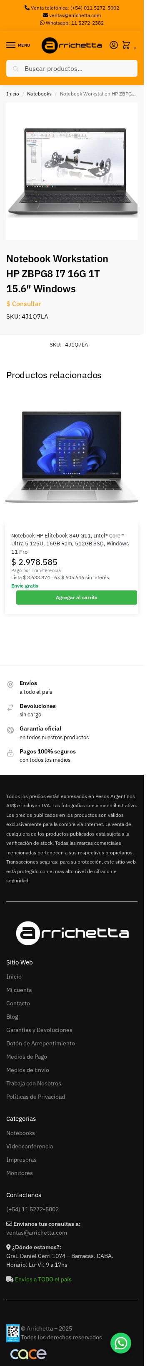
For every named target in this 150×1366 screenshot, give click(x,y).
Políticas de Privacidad (35, 1096)
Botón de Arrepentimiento (40, 1043)
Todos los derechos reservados (61, 1337)
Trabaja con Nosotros (33, 1083)
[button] (128, 46)
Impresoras (21, 1159)
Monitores (19, 1173)
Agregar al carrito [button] (77, 597)
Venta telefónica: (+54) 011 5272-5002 (74, 8)
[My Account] (114, 45)
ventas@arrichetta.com (75, 15)
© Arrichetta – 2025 (46, 1328)
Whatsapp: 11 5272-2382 (74, 23)
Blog (12, 1016)
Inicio (12, 93)
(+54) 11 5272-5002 (32, 1209)
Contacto (18, 1003)
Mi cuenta (19, 990)
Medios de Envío (27, 1070)
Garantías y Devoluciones (39, 1030)
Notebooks (39, 93)
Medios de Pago (26, 1056)
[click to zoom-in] (75, 171)
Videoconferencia (29, 1146)
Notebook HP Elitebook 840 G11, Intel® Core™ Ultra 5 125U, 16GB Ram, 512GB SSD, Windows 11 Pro (70, 543)
